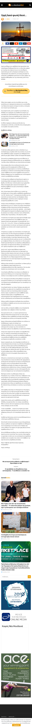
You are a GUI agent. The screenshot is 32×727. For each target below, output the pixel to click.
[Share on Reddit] (16, 43)
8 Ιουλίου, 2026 (14, 146)
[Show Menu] (2, 5)
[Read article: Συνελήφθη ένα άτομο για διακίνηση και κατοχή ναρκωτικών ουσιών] (4, 144)
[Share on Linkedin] (21, 43)
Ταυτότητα (3, 716)
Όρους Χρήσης (15, 723)
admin (8, 18)
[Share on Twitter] (12, 43)
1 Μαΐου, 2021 (15, 18)
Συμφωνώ (16, 725)
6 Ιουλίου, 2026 (6, 572)
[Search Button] (30, 5)
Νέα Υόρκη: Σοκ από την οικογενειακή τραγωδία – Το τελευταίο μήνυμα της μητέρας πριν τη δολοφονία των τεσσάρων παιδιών (15, 505)
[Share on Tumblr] (25, 43)
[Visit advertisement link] (16, 55)
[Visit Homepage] (16, 5)
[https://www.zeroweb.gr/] (16, 595)
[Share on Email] (29, 43)
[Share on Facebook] (7, 43)
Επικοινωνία (11, 716)
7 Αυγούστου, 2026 (15, 140)
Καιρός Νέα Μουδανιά (12, 626)
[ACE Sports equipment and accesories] (16, 675)
